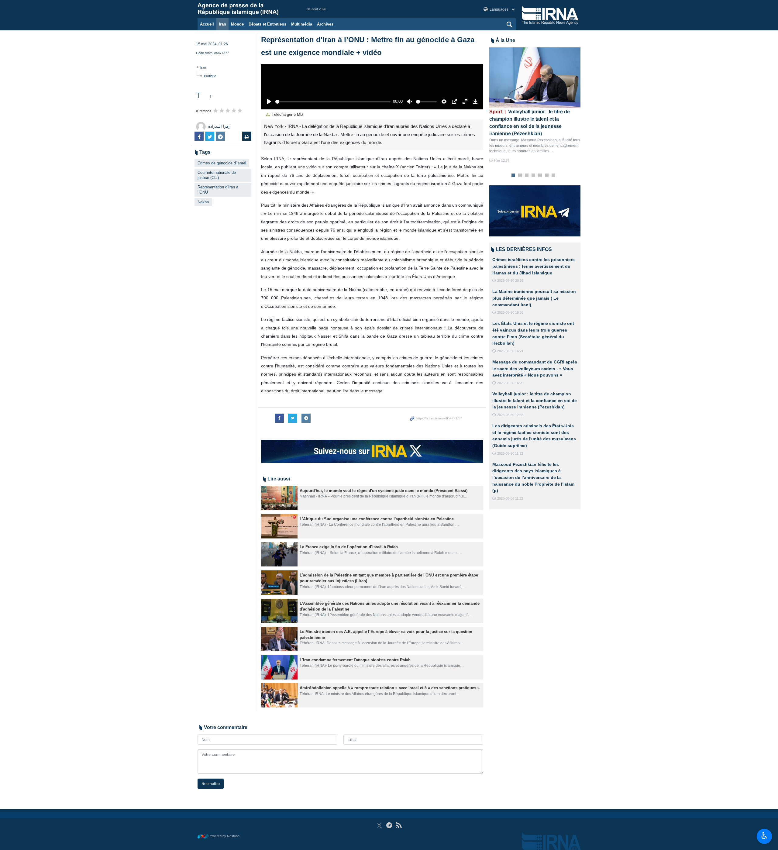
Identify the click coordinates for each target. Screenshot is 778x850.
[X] (379, 825)
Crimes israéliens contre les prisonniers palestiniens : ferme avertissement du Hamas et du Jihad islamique (533, 266)
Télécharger (286, 114)
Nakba (203, 202)
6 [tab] (547, 175)
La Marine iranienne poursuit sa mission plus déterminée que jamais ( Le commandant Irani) (534, 298)
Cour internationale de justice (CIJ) (217, 175)
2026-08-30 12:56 (510, 415)
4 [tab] (533, 175)
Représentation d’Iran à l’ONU (218, 189)
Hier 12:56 (501, 160)
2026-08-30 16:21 (510, 351)
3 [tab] (527, 175)
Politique (210, 76)
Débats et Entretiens (267, 24)
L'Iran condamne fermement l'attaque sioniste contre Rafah (355, 660)
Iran (222, 24)
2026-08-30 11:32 (510, 453)
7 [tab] (554, 175)
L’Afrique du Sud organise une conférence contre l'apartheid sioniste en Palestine (377, 519)
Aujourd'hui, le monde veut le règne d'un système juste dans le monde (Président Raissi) (383, 490)
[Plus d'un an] (279, 498)
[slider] (333, 102)
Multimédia (301, 24)
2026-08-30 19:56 (510, 312)
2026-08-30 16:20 (510, 383)
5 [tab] (540, 175)
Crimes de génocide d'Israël (222, 163)
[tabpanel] (534, 105)
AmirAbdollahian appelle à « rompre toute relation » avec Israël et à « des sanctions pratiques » (390, 688)
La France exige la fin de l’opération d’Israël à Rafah (349, 547)
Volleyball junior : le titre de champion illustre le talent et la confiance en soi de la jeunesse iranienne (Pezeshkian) (534, 400)
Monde (237, 24)
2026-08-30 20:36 (510, 280)
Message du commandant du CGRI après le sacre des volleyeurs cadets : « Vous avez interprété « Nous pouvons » (534, 368)
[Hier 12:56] (534, 77)
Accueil (207, 24)
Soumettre (210, 783)
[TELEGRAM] (389, 825)
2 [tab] (520, 175)
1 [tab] (513, 175)
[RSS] (398, 825)
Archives (325, 24)
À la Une (505, 40)
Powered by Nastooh (223, 836)
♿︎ (764, 835)
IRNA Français (246, 9)
